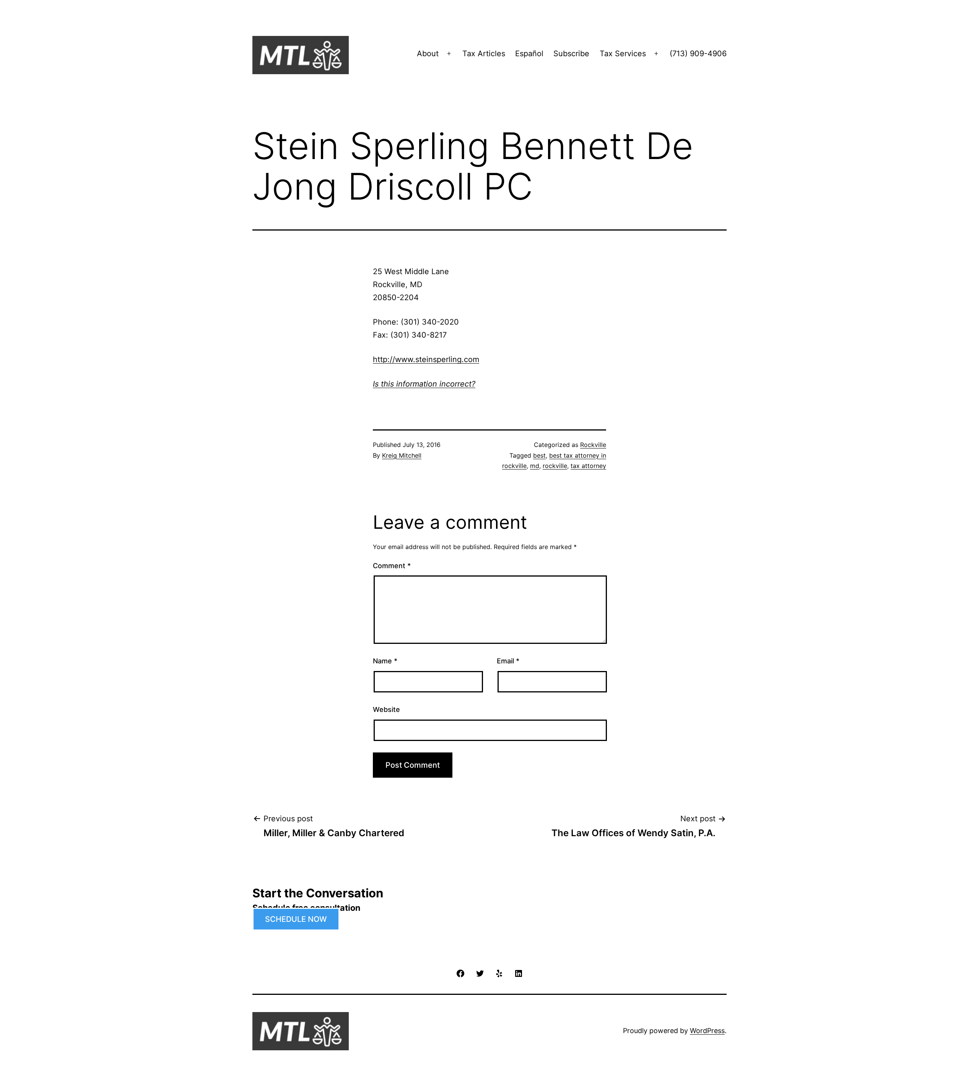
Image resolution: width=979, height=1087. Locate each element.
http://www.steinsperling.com (426, 359)
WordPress (707, 1031)
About (428, 53)
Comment (392, 566)
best (539, 455)
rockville (555, 466)
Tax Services (623, 53)
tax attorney (588, 466)
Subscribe (571, 53)
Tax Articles (483, 53)
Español (529, 53)
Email (508, 661)
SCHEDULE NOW (296, 919)
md (534, 466)
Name (385, 661)
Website (386, 709)
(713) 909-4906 (698, 53)
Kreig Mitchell (401, 455)
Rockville (593, 444)
